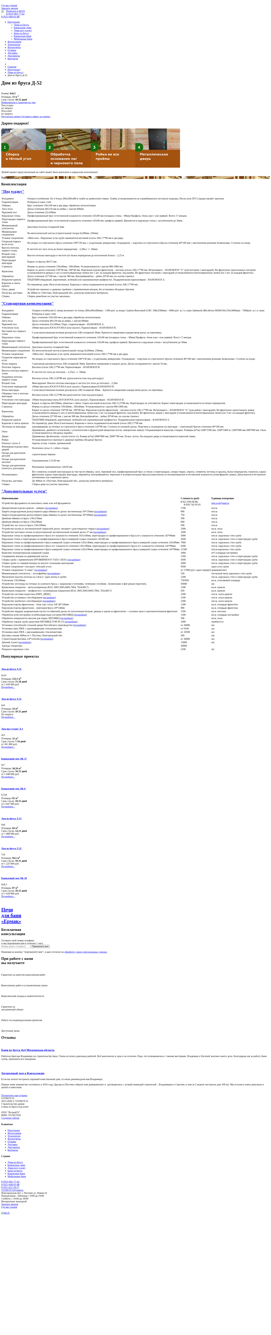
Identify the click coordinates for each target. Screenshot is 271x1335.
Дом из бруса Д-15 (11, 818)
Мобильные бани (23, 39)
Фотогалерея (14, 41)
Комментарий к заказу (13, 1323)
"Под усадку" (12, 191)
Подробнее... (8, 687)
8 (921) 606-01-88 (10, 16)
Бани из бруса (21, 33)
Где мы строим (9, 5)
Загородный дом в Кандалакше (22, 1073)
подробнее (51, 508)
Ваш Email (6, 1276)
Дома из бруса (21, 24)
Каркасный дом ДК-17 (14, 758)
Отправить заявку (11, 1326)
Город (4, 1309)
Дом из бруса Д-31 (11, 669)
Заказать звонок (9, 8)
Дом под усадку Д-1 (12, 729)
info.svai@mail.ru (220, 503)
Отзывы (12, 50)
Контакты (13, 58)
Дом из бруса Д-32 (11, 848)
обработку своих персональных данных (85, 952)
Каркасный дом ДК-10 (14, 878)
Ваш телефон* (9, 1222)
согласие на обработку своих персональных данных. (57, 1231)
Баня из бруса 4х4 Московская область (28, 1050)
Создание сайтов (10, 1118)
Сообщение (7, 1290)
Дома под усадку (23, 30)
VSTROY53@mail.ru (12, 1190)
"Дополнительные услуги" (24, 491)
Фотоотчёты (14, 47)
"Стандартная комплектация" (27, 303)
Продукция (14, 22)
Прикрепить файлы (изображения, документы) (26, 1279)
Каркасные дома (22, 27)
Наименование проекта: (14, 1312)
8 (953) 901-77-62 (15, 14)
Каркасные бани (22, 36)
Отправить (8, 1294)
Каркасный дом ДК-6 (13, 788)
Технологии (14, 44)
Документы (14, 55)
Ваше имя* (7, 1218)
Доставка (12, 53)
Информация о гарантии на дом (18, 102)
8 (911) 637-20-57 (10, 1187)
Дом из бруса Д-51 (11, 699)
